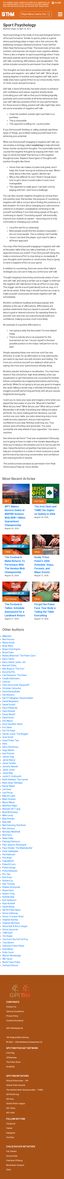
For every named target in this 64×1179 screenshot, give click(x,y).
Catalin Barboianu (11, 678)
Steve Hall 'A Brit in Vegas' (15, 926)
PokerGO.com (9, 864)
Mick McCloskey (10, 812)
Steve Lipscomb (10, 929)
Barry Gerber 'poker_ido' (14, 662)
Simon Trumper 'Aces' (13, 916)
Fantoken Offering (14, 1160)
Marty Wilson (8, 802)
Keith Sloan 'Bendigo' (12, 783)
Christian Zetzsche (11, 688)
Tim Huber (7, 936)
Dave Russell (8, 711)
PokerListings (9, 867)
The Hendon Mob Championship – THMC (24, 1090)
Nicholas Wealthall (11, 831)
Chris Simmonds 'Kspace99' (16, 685)
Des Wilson (7, 721)
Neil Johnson (8, 828)
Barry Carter (8, 659)
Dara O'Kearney (10, 708)
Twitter (9, 1128)
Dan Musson (8, 695)
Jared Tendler (9, 763)
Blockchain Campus (15, 1165)
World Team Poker (11, 962)
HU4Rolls (10, 1067)
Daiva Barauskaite (11, 691)
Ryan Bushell (8, 903)
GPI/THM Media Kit (14, 1028)
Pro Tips (6, 874)
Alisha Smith (8, 642)
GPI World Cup (12, 1094)
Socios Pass (11, 1156)
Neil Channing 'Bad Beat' (14, 825)
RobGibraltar (8, 897)
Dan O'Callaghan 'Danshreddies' (17, 698)
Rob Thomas (8, 884)
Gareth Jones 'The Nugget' (15, 734)
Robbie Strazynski (11, 887)
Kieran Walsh (8, 786)
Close (57, 3)
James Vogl (8, 756)
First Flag (10, 1053)
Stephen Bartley (10, 919)
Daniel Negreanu (10, 701)
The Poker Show (13, 1062)
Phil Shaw (7, 858)
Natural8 (6, 822)
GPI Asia (10, 1099)
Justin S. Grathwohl (11, 776)
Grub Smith (7, 737)
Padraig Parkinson (11, 841)
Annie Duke (8, 652)
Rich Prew (7, 877)
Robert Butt (8, 890)
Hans (4, 743)
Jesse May (7, 773)
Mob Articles (8, 818)
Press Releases (9, 871)
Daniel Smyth (8, 704)
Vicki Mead (7, 949)
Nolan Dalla (7, 838)
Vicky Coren (8, 952)
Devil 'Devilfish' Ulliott (12, 724)
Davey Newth (8, 714)
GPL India (10, 1112)
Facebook (10, 1123)
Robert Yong (8, 893)
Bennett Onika (9, 665)
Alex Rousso (8, 639)
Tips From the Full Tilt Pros (15, 939)
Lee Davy (6, 789)
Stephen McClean (11, 923)
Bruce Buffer (8, 672)
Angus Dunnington (11, 649)
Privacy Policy (12, 1016)
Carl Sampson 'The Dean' (14, 675)
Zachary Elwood (10, 965)
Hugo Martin (8, 750)
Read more (43, 6)
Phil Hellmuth (8, 854)
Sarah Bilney (8, 906)
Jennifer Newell (10, 766)
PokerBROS (8, 861)
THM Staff (7, 933)
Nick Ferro (7, 835)
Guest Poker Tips (10, 740)
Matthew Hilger (9, 805)
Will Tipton (7, 959)
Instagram (10, 1133)
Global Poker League (15, 1103)
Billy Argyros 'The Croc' (13, 668)
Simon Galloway (10, 913)
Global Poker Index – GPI (17, 1080)
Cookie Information (14, 1020)
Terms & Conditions (15, 1011)
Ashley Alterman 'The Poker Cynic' (19, 655)
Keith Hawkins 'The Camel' (15, 779)
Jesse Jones (8, 770)
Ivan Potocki (8, 753)
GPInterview (11, 1057)
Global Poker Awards (15, 1085)
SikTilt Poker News (11, 910)
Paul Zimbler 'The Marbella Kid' (17, 848)
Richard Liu (7, 880)
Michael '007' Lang (11, 809)
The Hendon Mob (8, 14)
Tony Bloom (8, 942)
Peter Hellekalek (10, 851)
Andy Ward (7, 646)
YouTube (10, 1137)
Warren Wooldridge (11, 955)
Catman (6, 681)
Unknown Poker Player (13, 946)
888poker (7, 636)
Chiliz (8, 1169)
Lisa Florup (7, 792)
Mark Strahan (9, 799)
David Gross (8, 717)
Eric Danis (7, 727)
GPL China (10, 1108)
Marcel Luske (8, 796)
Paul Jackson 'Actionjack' (14, 844)
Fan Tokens (11, 1151)
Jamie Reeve (8, 760)
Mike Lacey (7, 815)
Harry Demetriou (10, 747)
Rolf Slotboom (9, 900)
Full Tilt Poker (8, 730)
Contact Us (11, 1007)
